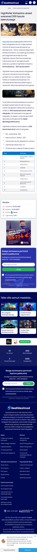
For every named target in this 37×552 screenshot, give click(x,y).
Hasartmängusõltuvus (26, 443)
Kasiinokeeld (24, 450)
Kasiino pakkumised (7, 486)
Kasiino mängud (25, 468)
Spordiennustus (25, 471)
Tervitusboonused (6, 489)
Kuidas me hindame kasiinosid (7, 439)
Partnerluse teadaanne (8, 453)
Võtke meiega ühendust (8, 443)
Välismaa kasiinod (25, 478)
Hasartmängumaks (26, 447)
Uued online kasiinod (26, 465)
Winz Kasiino (5, 468)
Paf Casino (4, 471)
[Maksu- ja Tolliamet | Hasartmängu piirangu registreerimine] (11, 511)
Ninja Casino (4, 465)
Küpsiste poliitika (6, 447)
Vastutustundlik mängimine (24, 439)
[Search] (30, 3)
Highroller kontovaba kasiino (13, 41)
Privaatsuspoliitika (6, 450)
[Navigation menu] (34, 3)
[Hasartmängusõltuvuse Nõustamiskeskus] (26, 511)
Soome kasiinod (25, 474)
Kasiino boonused (7, 482)
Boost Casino (5, 474)
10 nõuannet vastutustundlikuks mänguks (25, 455)
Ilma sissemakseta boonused (6, 498)
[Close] (35, 536)
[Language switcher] (26, 3)
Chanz (3, 478)
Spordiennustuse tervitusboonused (6, 503)
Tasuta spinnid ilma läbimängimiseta (7, 493)
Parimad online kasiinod (9, 462)
